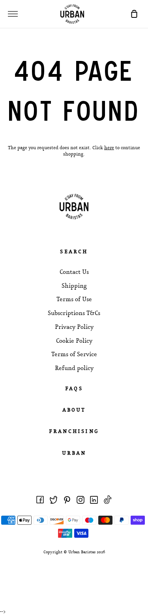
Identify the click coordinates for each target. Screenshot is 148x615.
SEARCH (74, 252)
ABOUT (74, 410)
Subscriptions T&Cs (74, 313)
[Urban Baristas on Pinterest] (67, 500)
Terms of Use (74, 299)
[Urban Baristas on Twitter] (54, 500)
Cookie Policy (74, 341)
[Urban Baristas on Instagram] (80, 500)
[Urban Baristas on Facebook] (40, 500)
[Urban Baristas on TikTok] (107, 499)
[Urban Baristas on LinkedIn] (94, 500)
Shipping (74, 286)
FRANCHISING (74, 431)
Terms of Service (74, 354)
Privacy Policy (74, 327)
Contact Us (74, 272)
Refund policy (74, 368)
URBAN (74, 453)
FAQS (74, 388)
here (109, 148)
